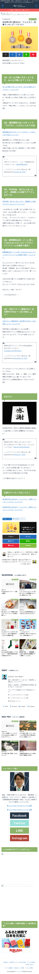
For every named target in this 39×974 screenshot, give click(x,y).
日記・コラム (7, 519)
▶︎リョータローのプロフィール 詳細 (18, 695)
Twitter (6, 706)
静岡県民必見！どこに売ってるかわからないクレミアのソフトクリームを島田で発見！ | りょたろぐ (19, 254)
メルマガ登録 (29, 968)
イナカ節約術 (31, 962)
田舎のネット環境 (19, 968)
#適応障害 (19, 164)
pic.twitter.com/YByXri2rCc (13, 351)
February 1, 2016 (19, 454)
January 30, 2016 (20, 172)
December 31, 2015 (20, 358)
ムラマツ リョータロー (16, 676)
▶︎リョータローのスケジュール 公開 (18, 698)
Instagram (32, 706)
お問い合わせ (29, 964)
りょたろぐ (18, 971)
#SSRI (25, 164)
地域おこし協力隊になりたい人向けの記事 (15, 962)
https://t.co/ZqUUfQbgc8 (21, 447)
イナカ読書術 (9, 968)
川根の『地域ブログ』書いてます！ (20, 10)
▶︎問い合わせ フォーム (14, 701)
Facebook (14, 706)
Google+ (23, 706)
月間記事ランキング (19, 519)
